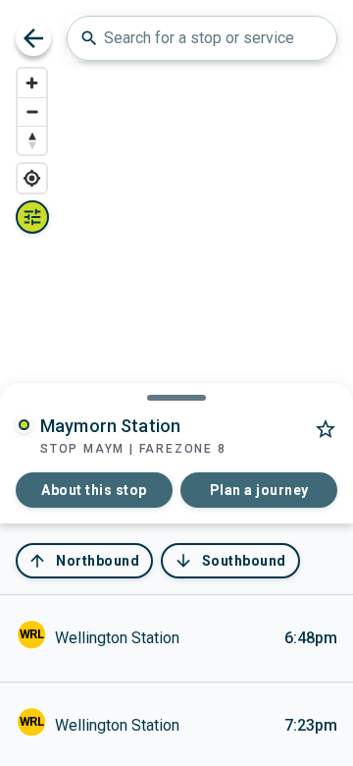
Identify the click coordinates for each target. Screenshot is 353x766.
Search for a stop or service (186, 38)
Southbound (230, 561)
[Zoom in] (32, 83)
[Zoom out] (32, 111)
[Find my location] (32, 178)
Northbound (83, 561)
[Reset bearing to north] (32, 140)
